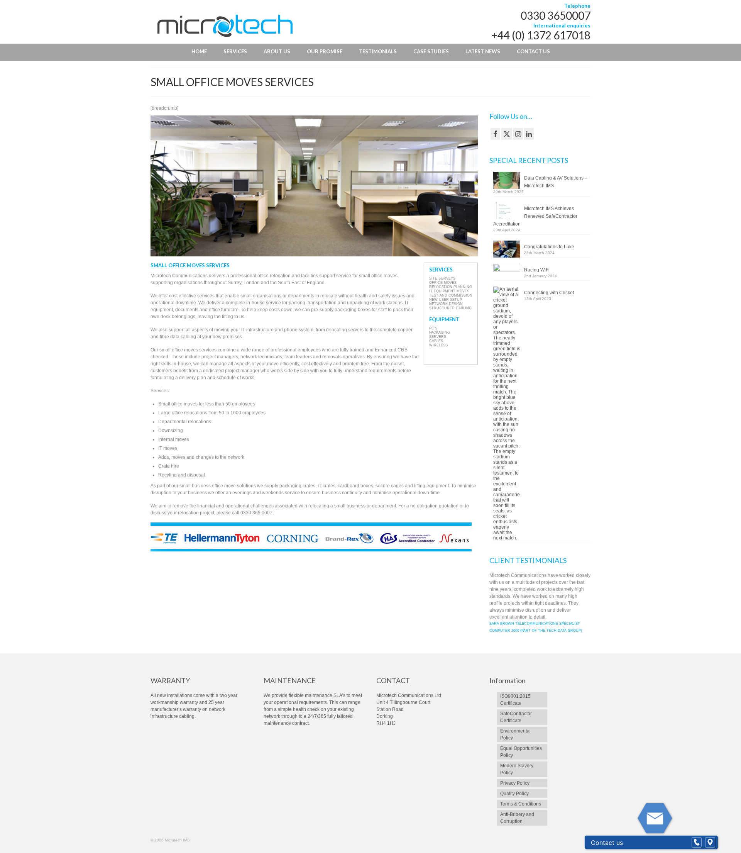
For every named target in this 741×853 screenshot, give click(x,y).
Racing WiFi (537, 270)
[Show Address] (710, 842)
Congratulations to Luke (549, 246)
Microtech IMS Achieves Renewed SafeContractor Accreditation (535, 216)
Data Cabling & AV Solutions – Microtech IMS (555, 181)
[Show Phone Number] (697, 842)
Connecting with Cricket (549, 292)
